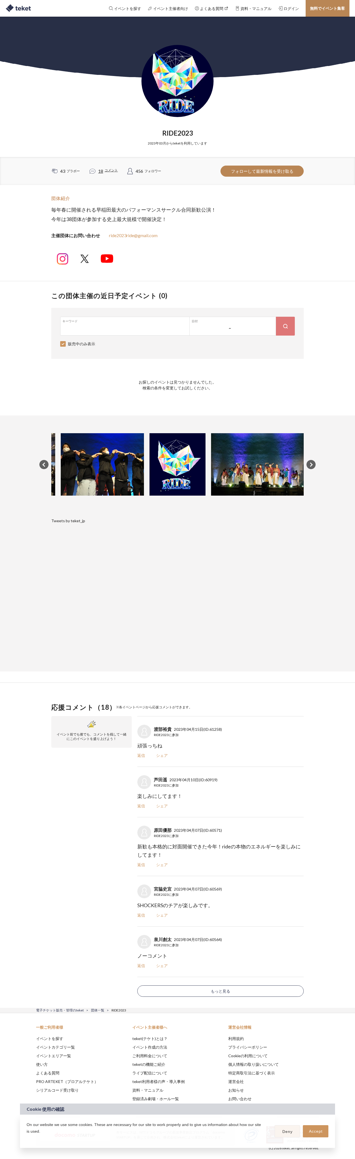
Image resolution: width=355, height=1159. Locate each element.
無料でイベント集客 (327, 8)
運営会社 (236, 1081)
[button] (27, 1138)
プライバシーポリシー (247, 1047)
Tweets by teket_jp (68, 520)
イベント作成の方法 (149, 1047)
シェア (162, 755)
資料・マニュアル (147, 1090)
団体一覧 (97, 1010)
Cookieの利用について (248, 1055)
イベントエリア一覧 (53, 1055)
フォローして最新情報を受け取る (262, 171)
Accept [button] (316, 1131)
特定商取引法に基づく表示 (251, 1073)
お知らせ (236, 1090)
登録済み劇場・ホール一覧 (155, 1098)
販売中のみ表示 (81, 343)
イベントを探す (49, 1038)
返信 (141, 755)
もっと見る (220, 991)
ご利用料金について (149, 1055)
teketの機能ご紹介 (148, 1064)
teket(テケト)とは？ (150, 1038)
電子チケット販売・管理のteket (60, 1010)
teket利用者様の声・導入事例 (158, 1081)
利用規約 (236, 1038)
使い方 (42, 1064)
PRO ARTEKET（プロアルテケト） (67, 1081)
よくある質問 (47, 1073)
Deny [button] (287, 1131)
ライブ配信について (149, 1073)
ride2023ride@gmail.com (133, 235)
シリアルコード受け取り (57, 1090)
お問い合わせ (240, 1098)
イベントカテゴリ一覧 (55, 1047)
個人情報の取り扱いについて (253, 1064)
